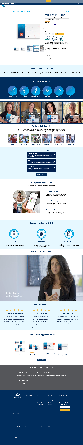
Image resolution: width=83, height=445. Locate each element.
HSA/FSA (37, 397)
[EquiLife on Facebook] (61, 395)
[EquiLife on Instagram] (60, 395)
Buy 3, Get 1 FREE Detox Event (39, 1)
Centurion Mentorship (39, 404)
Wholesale (37, 407)
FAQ (37, 395)
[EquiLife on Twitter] (66, 395)
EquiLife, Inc (17, 413)
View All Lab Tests (41, 359)
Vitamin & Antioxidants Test (48, 345)
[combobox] (77, 7)
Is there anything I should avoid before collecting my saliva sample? (30, 383)
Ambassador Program (39, 402)
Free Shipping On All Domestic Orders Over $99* (8, 3)
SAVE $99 (48, 1)
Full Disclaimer (50, 404)
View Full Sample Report (41, 174)
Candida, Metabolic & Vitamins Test (63, 346)
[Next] (43, 28)
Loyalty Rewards (38, 400)
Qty (45, 31)
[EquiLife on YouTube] (63, 395)
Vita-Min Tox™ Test (34, 346)
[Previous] (14, 28)
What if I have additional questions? (23, 386)
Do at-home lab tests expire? (21, 380)
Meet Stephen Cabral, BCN (29, 395)
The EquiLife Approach (28, 397)
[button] (47, 21)
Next (68, 11)
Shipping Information (51, 397)
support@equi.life (34, 421)
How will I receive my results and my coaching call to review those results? (32, 372)
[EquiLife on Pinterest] (65, 395)
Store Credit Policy (50, 400)
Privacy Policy (50, 402)
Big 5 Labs (20, 346)
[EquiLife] (5, 7)
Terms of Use (50, 395)
